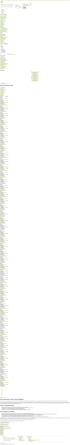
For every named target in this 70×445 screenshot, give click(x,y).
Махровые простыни (3, 34)
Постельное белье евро (3, 30)
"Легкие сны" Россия (3, 66)
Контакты (3, 13)
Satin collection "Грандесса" (3, 170)
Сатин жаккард (2, 27)
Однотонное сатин (2, 22)
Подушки (1, 32)
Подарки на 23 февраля (3, 38)
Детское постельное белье (3, 31)
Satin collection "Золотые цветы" (4, 308)
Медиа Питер (4, 443)
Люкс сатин (1, 90)
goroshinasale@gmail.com (8, 440)
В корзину (30, 5)
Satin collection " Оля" (3, 301)
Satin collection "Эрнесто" (3, 190)
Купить (1, 104)
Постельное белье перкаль (3, 17)
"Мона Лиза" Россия (2, 64)
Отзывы (3, 12)
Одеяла (1, 33)
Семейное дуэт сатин (3, 20)
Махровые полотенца (3, 35)
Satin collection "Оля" (2, 144)
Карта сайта (30, 441)
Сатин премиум (2, 92)
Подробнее (3, 104)
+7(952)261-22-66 (8, 439)
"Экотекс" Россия (2, 62)
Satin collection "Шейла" (3, 288)
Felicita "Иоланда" (2, 216)
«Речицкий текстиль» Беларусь (4, 60)
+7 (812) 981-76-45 (13, 439)
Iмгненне (1, 434)
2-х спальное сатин (2, 19)
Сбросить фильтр (13, 54)
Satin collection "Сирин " (3, 249)
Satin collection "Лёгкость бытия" (4, 380)
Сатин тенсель (2, 26)
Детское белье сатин (2, 21)
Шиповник (1, 432)
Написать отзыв (21, 440)
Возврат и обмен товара (32, 440)
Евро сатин (1, 88)
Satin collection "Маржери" (3, 183)
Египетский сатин (2, 24)
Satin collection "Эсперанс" (3, 131)
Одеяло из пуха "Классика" (35, 80)
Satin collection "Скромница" (3, 98)
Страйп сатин (2, 23)
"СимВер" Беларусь (2, 67)
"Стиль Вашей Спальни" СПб (4, 63)
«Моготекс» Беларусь (3, 58)
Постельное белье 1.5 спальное (4, 29)
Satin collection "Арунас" (3, 354)
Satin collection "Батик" (3, 137)
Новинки (30, 439)
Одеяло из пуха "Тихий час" (35, 72)
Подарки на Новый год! (3, 42)
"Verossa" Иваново (2, 61)
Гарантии (3, 10)
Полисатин (1, 25)
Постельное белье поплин (3, 28)
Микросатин (1, 94)
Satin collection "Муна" (3, 262)
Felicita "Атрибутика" (3, 203)
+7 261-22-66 (17, 6)
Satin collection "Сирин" (3, 367)
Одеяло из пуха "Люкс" (35, 74)
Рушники (1, 36)
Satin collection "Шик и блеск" (4, 157)
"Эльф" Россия (2, 65)
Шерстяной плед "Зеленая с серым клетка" (5, 428)
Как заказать (24, 8)
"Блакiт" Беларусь (2, 57)
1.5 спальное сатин (2, 18)
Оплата (3, 9)
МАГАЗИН (24, 7)
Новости (30, 438)
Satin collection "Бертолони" (3, 347)
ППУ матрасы (2, 40)
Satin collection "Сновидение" (4, 275)
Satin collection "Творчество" (3, 111)
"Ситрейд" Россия (2, 68)
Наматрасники (2, 41)
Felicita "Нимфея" (2, 229)
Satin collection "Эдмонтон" (3, 124)
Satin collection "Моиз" (3, 242)
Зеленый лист (2, 430)
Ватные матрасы (2, 39)
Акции (2, 11)
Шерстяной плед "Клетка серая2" (4, 426)
